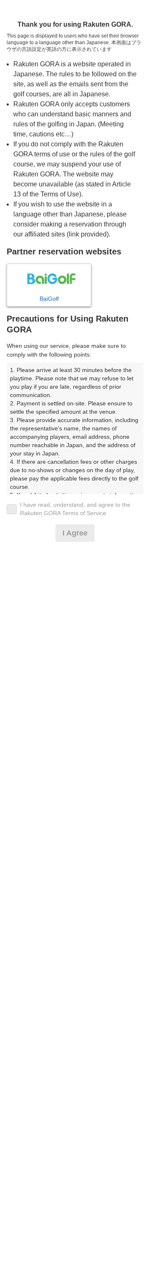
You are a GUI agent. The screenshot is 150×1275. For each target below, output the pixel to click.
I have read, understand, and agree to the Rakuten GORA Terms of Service (75, 508)
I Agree (75, 533)
